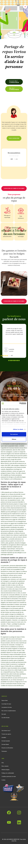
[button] (25, 7)
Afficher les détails (18, 429)
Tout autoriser (14, 434)
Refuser (14, 439)
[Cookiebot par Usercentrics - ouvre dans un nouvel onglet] (19, 403)
